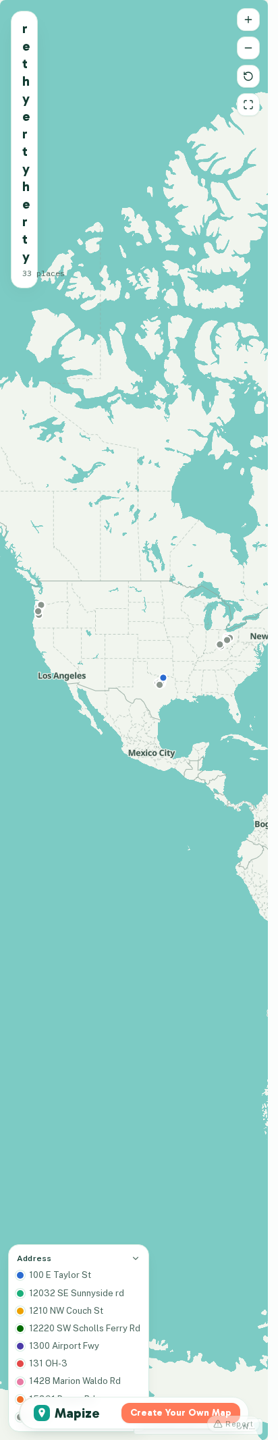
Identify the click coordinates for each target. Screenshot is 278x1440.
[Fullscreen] (248, 104)
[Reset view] (248, 76)
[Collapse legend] (135, 1258)
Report (239, 1424)
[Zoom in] (248, 19)
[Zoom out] (248, 47)
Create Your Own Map (180, 1412)
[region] (134, 720)
